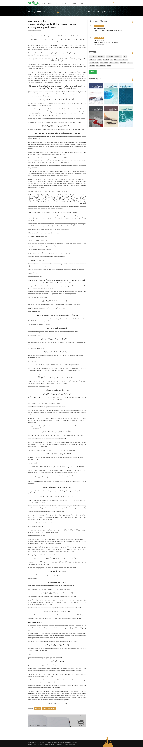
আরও (93, 72)
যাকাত (115, 59)
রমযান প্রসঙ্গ (106, 59)
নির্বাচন (125, 56)
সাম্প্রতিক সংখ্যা (95, 79)
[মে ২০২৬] (96, 127)
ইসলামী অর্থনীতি (104, 62)
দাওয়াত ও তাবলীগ (114, 62)
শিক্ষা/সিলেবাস (110, 56)
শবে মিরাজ (92, 66)
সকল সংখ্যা (49, 3)
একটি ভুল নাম (101, 56)
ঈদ (97, 66)
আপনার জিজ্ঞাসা (72, 3)
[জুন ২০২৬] (126, 104)
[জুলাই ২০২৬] (111, 104)
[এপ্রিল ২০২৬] (111, 127)
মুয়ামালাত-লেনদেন (123, 59)
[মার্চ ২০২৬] (126, 127)
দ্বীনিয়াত (44, 708)
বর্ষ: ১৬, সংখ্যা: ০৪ (36, 11)
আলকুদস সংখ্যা (118, 56)
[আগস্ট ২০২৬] (96, 104)
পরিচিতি (81, 3)
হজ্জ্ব (111, 59)
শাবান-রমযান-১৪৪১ (98, 26)
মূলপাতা (43, 3)
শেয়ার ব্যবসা (123, 62)
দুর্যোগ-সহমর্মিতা (51, 708)
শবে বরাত (130, 62)
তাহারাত (99, 59)
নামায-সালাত (93, 59)
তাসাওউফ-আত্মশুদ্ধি (94, 62)
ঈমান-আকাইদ (38, 708)
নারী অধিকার (102, 66)
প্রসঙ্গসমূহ (93, 52)
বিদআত (109, 66)
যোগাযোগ (87, 3)
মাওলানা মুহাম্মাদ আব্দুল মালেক (34, 30)
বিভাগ (57, 3)
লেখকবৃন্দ (64, 3)
